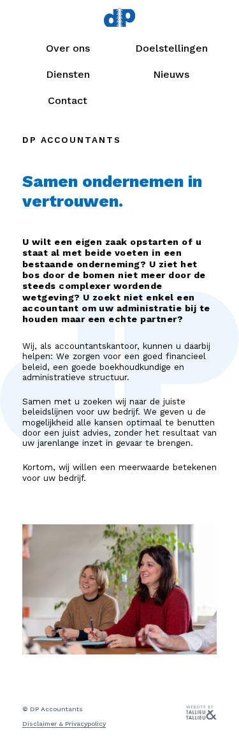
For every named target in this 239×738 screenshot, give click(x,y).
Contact (67, 100)
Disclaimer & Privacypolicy (64, 723)
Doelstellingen (171, 48)
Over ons (68, 48)
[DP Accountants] (119, 19)
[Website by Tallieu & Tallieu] (201, 716)
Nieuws (171, 74)
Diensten (68, 74)
